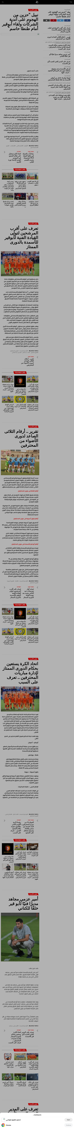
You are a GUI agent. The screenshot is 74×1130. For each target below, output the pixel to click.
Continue (68, 1125)
